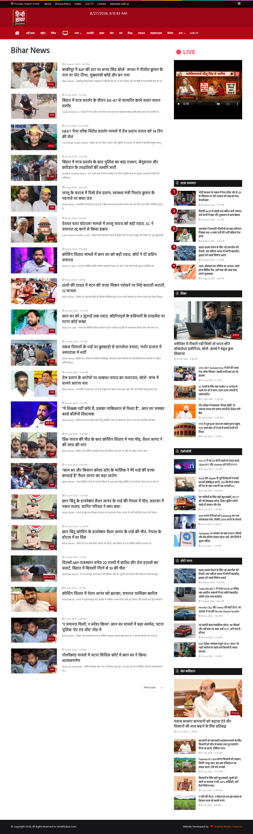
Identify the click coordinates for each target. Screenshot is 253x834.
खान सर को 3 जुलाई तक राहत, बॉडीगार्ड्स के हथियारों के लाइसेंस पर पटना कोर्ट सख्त (113, 319)
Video (78, 4)
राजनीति (90, 33)
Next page (150, 687)
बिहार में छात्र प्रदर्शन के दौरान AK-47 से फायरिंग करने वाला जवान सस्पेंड (111, 103)
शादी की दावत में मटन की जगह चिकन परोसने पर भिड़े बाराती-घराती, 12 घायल (113, 288)
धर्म (120, 33)
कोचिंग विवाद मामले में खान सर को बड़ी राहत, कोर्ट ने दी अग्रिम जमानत (109, 258)
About (47, 4)
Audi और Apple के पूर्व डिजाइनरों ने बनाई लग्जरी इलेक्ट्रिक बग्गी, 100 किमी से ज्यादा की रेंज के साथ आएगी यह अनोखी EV (219, 482)
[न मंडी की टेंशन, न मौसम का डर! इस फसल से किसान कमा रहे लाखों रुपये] (185, 802)
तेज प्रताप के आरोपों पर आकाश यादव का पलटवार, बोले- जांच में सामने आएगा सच (110, 381)
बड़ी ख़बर (30, 33)
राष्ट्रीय (42, 33)
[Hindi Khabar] (19, 17)
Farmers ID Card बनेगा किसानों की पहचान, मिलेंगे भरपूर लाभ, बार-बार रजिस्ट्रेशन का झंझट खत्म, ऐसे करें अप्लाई (220, 763)
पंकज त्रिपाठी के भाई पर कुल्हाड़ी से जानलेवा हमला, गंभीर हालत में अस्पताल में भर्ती (111, 350)
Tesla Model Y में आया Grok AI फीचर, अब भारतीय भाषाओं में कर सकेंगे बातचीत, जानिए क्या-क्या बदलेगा (219, 593)
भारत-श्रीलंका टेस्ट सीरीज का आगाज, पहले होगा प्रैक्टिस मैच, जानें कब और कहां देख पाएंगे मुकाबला (219, 270)
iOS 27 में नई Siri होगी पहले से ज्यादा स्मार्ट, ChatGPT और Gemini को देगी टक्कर (219, 463)
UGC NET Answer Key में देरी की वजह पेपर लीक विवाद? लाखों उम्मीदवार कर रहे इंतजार (219, 372)
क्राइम (101, 33)
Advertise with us (119, 4)
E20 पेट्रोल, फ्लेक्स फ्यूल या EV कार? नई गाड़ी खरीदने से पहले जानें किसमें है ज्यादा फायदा (219, 648)
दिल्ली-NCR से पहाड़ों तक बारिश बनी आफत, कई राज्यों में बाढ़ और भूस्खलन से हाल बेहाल (220, 213)
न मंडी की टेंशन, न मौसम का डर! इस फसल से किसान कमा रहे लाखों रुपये (220, 799)
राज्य (77, 33)
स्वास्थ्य (141, 33)
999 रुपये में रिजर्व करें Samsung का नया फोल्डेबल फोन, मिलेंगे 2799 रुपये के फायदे (220, 518)
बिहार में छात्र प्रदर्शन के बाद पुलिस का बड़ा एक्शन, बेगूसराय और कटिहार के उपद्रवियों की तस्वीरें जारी (110, 165)
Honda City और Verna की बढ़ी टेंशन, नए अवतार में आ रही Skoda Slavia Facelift (220, 609)
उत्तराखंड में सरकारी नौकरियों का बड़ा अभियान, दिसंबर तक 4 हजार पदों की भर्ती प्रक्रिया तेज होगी (220, 233)
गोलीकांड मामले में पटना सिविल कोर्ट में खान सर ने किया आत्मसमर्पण (104, 658)
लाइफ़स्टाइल (156, 33)
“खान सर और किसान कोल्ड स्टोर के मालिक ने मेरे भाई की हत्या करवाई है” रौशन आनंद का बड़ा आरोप (108, 473)
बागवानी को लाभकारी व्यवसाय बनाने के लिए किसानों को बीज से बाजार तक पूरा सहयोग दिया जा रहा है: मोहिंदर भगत (220, 745)
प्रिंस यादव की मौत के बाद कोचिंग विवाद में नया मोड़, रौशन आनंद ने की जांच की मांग (112, 442)
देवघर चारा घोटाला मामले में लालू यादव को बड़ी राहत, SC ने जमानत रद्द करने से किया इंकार (107, 227)
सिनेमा (170, 33)
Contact (101, 4)
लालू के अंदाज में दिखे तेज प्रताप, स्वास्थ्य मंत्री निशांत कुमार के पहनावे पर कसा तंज (108, 196)
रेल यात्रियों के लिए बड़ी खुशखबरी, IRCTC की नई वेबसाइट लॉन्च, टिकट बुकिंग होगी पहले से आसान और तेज (219, 501)
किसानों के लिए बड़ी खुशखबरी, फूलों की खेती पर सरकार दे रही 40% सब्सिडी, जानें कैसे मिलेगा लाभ (218, 782)
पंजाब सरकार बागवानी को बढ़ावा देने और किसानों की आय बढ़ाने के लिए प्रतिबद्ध (202, 724)
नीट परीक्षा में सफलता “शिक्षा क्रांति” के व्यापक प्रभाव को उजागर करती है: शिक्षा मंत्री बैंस (219, 409)
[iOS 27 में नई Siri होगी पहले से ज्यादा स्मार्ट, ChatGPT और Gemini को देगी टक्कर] (185, 466)
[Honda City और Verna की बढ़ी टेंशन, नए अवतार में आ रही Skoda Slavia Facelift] (185, 613)
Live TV (89, 4)
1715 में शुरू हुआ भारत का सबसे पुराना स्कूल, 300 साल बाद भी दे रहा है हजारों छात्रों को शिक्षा (220, 428)
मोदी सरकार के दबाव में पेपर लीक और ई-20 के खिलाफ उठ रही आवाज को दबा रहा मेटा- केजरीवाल (220, 196)
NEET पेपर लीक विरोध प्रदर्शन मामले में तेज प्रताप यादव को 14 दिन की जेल (112, 134)
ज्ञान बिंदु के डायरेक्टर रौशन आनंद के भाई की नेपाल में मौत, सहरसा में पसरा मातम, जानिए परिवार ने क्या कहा (113, 504)
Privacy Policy (63, 4)
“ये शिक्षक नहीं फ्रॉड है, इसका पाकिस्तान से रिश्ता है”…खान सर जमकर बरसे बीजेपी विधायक (113, 412)
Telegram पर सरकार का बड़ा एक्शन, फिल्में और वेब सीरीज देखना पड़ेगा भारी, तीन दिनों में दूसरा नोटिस (220, 537)
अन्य (180, 33)
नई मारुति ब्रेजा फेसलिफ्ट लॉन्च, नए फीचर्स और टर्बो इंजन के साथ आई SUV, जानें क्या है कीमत (219, 629)
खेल (112, 33)
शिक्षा (130, 33)
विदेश (53, 33)
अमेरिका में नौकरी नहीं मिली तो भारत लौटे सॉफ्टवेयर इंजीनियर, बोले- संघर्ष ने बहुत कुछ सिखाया (203, 349)
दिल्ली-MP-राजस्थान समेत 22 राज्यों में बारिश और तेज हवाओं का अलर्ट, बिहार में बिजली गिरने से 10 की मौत (110, 566)
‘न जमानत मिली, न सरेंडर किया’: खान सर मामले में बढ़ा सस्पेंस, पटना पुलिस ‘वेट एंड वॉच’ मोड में (113, 627)
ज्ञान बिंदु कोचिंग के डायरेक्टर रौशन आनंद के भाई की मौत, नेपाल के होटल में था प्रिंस (111, 535)
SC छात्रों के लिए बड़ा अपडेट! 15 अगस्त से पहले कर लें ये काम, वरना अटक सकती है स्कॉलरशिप (218, 391)
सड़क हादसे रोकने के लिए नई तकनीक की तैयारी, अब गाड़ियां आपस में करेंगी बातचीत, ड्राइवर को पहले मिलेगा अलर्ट (219, 251)
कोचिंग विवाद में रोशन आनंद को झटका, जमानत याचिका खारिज (109, 594)
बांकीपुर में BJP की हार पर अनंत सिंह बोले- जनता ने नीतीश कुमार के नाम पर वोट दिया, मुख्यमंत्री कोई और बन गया (112, 73)
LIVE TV (194, 33)
